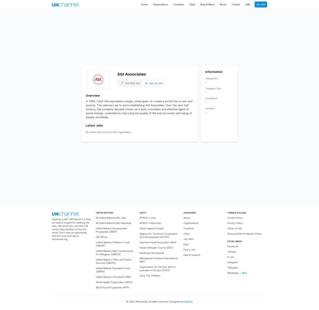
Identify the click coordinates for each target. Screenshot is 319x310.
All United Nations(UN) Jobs (111, 217)
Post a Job (189, 249)
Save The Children (150, 275)
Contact (236, 4)
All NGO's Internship (150, 223)
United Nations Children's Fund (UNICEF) (113, 244)
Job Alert (261, 4)
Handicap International (152, 253)
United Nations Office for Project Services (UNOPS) (113, 261)
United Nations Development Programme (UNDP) (111, 230)
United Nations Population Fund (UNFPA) (113, 270)
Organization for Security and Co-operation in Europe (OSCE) (158, 269)
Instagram (232, 262)
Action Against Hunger (152, 228)
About (223, 4)
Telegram (232, 267)
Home (144, 4)
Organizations (160, 4)
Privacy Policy (235, 223)
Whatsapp (232, 272)
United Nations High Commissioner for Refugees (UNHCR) (114, 253)
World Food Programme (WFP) (112, 287)
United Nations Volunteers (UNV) (114, 276)
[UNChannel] (65, 4)
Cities (192, 4)
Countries (178, 4)
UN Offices (101, 237)
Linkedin (231, 251)
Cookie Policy (235, 217)
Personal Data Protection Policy (244, 233)
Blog (185, 244)
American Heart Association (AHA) (158, 242)
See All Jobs (156, 83)
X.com (230, 257)
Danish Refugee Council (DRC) (156, 247)
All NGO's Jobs (148, 217)
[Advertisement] (99, 35)
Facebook (233, 246)
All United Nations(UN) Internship (113, 223)
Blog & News (207, 4)
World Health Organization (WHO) (114, 282)
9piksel (188, 301)
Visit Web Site (132, 83)
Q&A (248, 4)
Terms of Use (234, 228)
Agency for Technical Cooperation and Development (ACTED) (159, 235)
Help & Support (191, 255)
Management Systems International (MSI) (159, 260)
